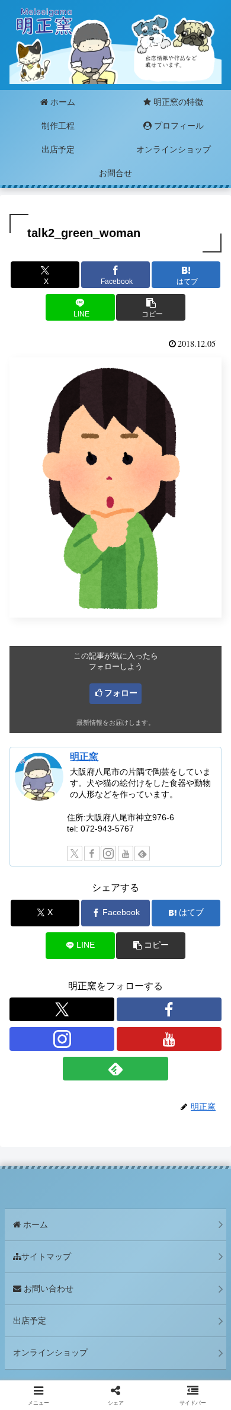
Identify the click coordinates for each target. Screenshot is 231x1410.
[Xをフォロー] (74, 853)
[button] (150, 307)
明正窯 (84, 757)
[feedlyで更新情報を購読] (142, 853)
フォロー (120, 693)
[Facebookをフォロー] (92, 853)
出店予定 (29, 1320)
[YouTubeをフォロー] (125, 853)
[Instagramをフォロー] (108, 853)
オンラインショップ (50, 1352)
